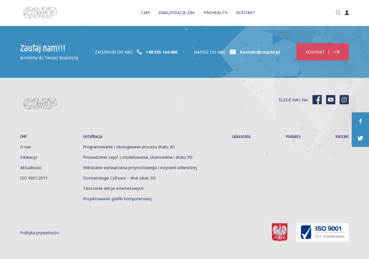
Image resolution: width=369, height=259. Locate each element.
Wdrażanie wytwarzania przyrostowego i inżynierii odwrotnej (140, 167)
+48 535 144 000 (161, 52)
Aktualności (31, 167)
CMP (145, 12)
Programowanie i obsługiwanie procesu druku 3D (129, 147)
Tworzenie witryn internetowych (113, 188)
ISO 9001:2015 (34, 178)
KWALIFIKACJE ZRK (177, 12)
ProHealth (215, 12)
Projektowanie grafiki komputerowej (117, 198)
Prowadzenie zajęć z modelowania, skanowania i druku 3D (138, 157)
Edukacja (28, 157)
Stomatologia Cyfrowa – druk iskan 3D (119, 178)
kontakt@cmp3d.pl (260, 52)
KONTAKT (245, 12)
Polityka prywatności (39, 232)
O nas (25, 147)
